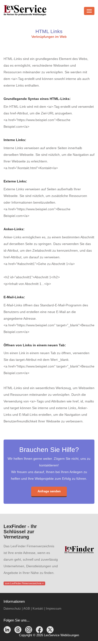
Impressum (53, 608)
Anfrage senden (49, 491)
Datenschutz (12, 608)
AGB (26, 608)
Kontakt (38, 608)
